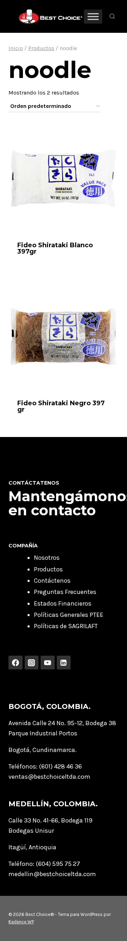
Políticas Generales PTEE (68, 615)
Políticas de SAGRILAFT (66, 626)
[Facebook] (15, 663)
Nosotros (47, 557)
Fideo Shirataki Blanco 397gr (55, 248)
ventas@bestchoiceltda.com (49, 777)
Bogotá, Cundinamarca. (42, 750)
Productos (48, 569)
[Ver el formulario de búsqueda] (112, 16)
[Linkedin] (64, 663)
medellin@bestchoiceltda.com (52, 874)
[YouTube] (48, 663)
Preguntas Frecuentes (65, 592)
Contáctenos (52, 580)
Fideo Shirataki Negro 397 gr (61, 406)
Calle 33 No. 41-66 (33, 820)
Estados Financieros (62, 603)
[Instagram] (32, 663)
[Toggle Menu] (93, 16)
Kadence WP (21, 921)
